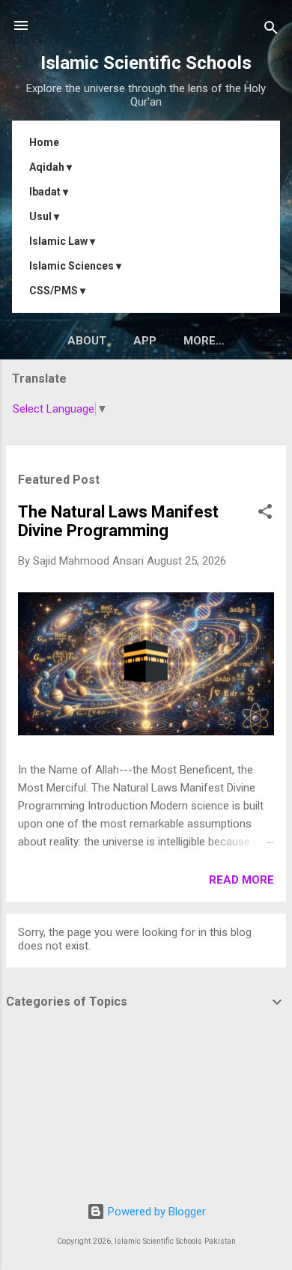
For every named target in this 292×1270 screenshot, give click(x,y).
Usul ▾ (44, 216)
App (144, 340)
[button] (265, 514)
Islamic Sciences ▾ (75, 266)
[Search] (271, 30)
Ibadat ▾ (48, 192)
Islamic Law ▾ (62, 241)
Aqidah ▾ (50, 167)
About (86, 340)
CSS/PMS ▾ (57, 291)
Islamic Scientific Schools (146, 62)
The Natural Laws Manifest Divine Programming (118, 521)
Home (44, 142)
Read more (241, 880)
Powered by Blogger (155, 1211)
